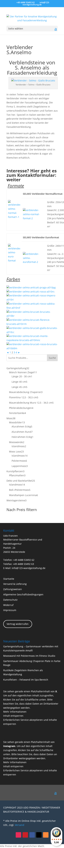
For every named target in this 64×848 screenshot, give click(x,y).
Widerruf (8, 605)
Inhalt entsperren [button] (13, 715)
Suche (52, 357)
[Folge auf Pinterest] (25, 835)
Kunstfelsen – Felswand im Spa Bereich (25, 679)
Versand (19, 825)
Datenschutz (10, 599)
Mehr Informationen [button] (14, 711)
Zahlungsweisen (12, 589)
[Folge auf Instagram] (18, 835)
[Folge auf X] (39, 835)
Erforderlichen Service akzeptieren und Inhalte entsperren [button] (30, 722)
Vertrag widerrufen (18, 624)
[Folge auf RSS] (45, 835)
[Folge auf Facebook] (32, 835)
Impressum (9, 610)
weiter (13, 179)
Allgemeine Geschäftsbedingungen (23, 594)
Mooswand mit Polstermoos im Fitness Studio (29, 655)
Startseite (8, 578)
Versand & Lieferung (15, 583)
